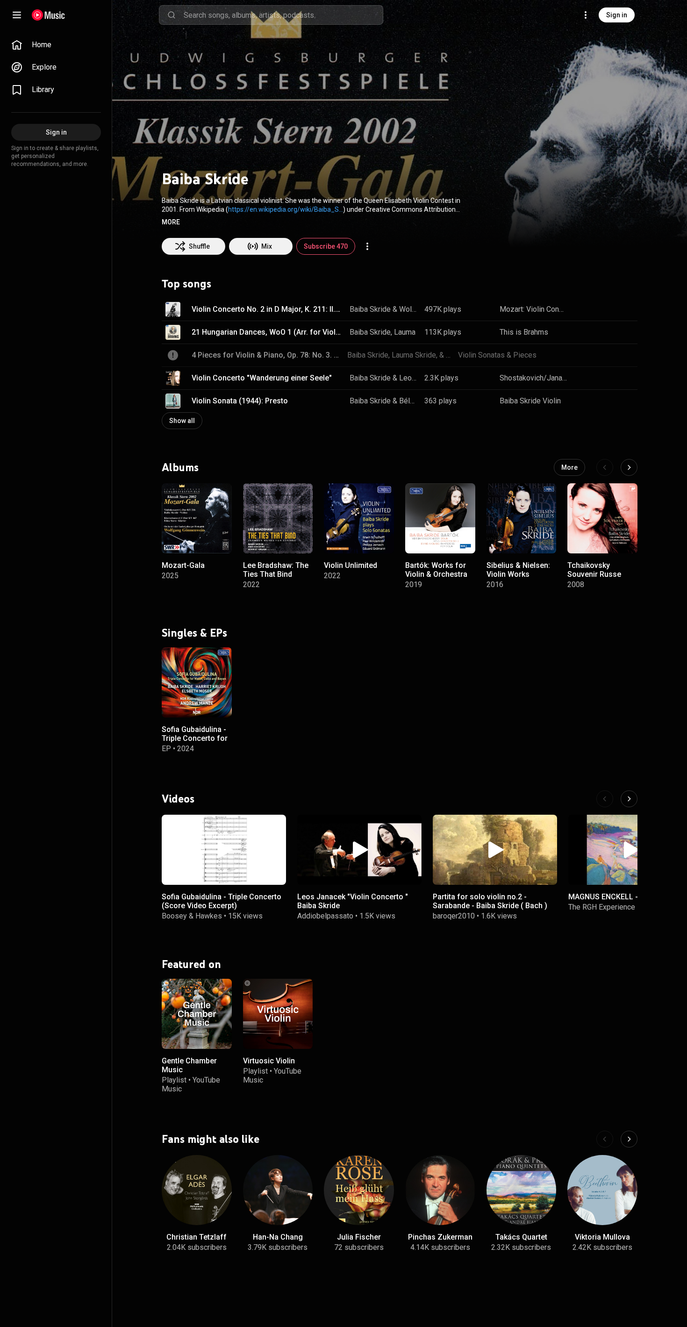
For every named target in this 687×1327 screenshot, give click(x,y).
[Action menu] (367, 246)
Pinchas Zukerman (440, 1237)
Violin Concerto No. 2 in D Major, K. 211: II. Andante (267, 309)
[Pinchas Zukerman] (440, 1190)
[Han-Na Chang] (278, 1190)
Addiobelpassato (325, 915)
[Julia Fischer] (359, 1190)
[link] (56, 45)
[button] (171, 222)
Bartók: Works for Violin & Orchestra (436, 569)
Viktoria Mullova (602, 1237)
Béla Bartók (408, 400)
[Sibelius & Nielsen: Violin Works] (522, 518)
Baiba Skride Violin (530, 400)
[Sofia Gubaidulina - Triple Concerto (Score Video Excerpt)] (224, 850)
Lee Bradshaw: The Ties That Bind (275, 569)
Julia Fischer (359, 1237)
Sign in (616, 15)
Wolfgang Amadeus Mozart (408, 309)
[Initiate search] (171, 14)
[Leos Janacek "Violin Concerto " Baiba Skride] (359, 850)
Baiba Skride (370, 309)
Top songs (186, 283)
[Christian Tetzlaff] (197, 1190)
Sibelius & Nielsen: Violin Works (518, 569)
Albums (180, 466)
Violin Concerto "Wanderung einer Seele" (262, 377)
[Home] (48, 15)
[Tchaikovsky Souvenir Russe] (602, 518)
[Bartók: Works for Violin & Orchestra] (440, 518)
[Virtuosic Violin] (278, 1014)
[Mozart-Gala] (197, 518)
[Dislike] (601, 309)
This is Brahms (524, 332)
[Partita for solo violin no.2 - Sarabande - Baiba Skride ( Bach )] (495, 850)
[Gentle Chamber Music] (197, 1014)
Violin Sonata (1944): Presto (240, 400)
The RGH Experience (601, 907)
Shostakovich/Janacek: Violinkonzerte (534, 377)
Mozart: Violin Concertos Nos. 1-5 (534, 309)
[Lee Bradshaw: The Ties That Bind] (278, 518)
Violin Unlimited (350, 564)
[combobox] (283, 15)
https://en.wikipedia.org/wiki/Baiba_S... (285, 209)
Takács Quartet (521, 1237)
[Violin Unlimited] (359, 518)
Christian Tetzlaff (196, 1237)
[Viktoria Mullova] (602, 1190)
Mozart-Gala (183, 564)
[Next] (629, 467)
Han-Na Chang (278, 1237)
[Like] (583, 309)
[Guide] (16, 15)
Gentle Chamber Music (189, 1065)
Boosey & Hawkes (192, 915)
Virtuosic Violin (269, 1060)
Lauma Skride (416, 332)
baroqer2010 (454, 915)
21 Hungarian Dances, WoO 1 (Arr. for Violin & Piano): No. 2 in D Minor (267, 332)
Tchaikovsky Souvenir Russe (594, 569)
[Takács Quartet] (522, 1190)
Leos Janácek (408, 377)
